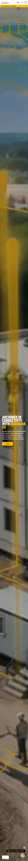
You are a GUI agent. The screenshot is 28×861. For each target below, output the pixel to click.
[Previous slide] (3, 857)
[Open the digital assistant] (23, 855)
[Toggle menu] (25, 2)
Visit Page (7, 443)
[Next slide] (7, 857)
